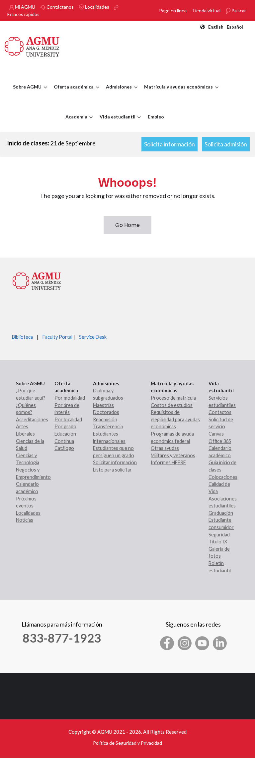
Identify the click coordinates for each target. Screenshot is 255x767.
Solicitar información (115, 462)
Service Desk (93, 337)
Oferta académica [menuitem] (72, 93)
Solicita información (169, 144)
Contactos (220, 412)
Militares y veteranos (173, 455)
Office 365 (220, 441)
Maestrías (103, 405)
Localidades (96, 7)
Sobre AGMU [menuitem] (26, 93)
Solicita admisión (226, 144)
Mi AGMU (24, 7)
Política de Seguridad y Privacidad (127, 743)
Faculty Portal (57, 337)
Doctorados (106, 412)
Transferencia (108, 426)
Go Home (127, 225)
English (215, 27)
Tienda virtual (206, 10)
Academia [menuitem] (74, 123)
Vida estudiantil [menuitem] (115, 123)
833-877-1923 (62, 638)
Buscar (238, 10)
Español (235, 27)
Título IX (218, 541)
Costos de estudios (172, 405)
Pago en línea (173, 10)
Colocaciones (223, 477)
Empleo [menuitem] (156, 116)
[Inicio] (32, 46)
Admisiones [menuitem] (117, 93)
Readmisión (105, 419)
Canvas (216, 434)
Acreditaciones (32, 419)
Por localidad (68, 419)
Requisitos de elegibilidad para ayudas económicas (175, 419)
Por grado (65, 426)
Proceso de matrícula (173, 398)
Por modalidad (69, 398)
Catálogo (64, 448)
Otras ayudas (165, 448)
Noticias (24, 520)
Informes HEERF (168, 462)
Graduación (221, 513)
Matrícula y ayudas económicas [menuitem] (177, 93)
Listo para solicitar (112, 470)
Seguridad (219, 534)
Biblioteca (22, 337)
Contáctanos (59, 7)
